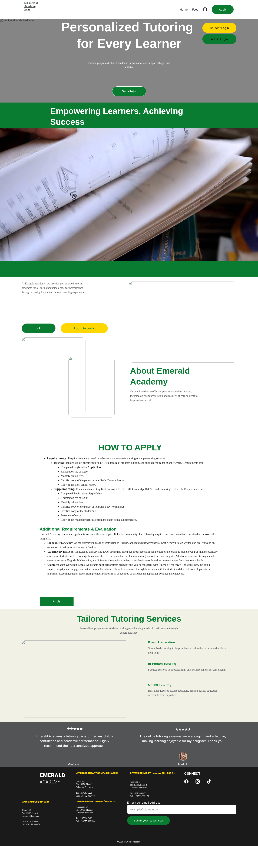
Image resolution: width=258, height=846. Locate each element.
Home (184, 9)
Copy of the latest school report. (78, 484)
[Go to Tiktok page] (209, 781)
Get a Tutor (129, 91)
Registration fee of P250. (74, 471)
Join (39, 328)
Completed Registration (74, 467)
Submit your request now (148, 820)
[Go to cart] (205, 9)
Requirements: (57, 458)
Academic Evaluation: (60, 551)
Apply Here (94, 467)
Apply (223, 9)
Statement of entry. (71, 515)
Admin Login (219, 39)
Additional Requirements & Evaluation (78, 529)
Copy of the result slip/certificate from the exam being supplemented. (99, 519)
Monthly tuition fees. (72, 475)
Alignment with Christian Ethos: (66, 564)
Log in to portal (84, 328)
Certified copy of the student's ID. (79, 510)
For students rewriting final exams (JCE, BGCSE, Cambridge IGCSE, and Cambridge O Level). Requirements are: (140, 489)
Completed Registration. (74, 493)
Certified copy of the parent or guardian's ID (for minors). (92, 480)
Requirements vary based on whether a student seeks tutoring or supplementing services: (117, 458)
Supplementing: (65, 489)
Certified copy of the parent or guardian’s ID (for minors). (92, 506)
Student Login (219, 28)
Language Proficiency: (60, 542)
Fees (195, 9)
